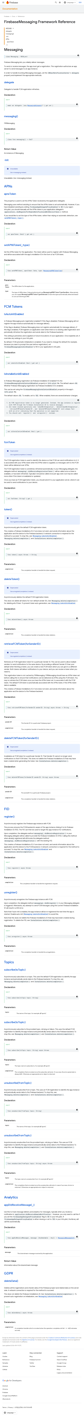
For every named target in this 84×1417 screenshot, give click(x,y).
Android (5, 1386)
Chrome (5, 1389)
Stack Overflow (62, 1360)
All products (6, 1399)
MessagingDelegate (34, 105)
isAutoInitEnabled (14, 314)
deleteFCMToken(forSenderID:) (21, 738)
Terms (4, 1407)
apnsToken (10, 193)
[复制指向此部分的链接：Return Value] (18, 149)
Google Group (61, 1363)
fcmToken (9, 442)
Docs (13, 16)
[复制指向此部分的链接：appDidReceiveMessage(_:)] (37, 1205)
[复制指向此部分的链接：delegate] (16, 82)
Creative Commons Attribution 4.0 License (61, 1338)
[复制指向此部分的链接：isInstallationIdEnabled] (31, 374)
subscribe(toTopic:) (15, 969)
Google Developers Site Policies (57, 1340)
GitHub (4, 1369)
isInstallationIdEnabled (16, 373)
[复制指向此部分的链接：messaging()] (20, 116)
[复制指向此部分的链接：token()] (14, 509)
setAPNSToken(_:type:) (14, 218)
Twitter (32, 1363)
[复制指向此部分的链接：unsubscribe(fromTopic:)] (33, 1083)
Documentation (10, 9)
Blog (31, 1356)
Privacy (10, 1407)
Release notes (61, 1366)
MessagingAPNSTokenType (52, 271)
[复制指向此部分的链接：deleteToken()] (21, 579)
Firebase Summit (35, 1360)
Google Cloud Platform (9, 1396)
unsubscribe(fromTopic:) (17, 1082)
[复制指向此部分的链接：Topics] (16, 962)
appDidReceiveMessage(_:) (19, 1204)
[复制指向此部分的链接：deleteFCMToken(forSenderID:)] (41, 738)
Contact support (62, 1356)
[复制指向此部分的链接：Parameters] (17, 280)
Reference (21, 16)
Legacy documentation (64, 1373)
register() (9, 816)
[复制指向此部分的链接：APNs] (14, 186)
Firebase (6, 16)
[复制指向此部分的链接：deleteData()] (20, 1281)
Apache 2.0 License (28, 1340)
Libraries (5, 1366)
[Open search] (56, 2)
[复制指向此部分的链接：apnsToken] (18, 194)
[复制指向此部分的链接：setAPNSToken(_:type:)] (32, 245)
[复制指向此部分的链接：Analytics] (20, 1197)
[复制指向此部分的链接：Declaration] (17, 95)
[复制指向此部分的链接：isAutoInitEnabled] (26, 314)
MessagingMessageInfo (66, 1238)
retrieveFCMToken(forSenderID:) (22, 643)
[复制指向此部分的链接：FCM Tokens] (24, 307)
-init (6, 160)
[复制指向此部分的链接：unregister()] (19, 892)
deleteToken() (11, 579)
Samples (5, 1363)
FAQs (58, 1369)
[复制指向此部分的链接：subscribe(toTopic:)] (28, 970)
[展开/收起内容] (13, 28)
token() (8, 509)
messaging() (11, 116)
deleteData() (11, 1281)
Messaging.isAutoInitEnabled (44, 536)
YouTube (32, 1366)
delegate (9, 82)
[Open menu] (3, 2)
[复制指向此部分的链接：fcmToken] (17, 442)
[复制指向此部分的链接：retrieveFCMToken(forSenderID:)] (43, 644)
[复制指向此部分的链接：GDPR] (15, 1273)
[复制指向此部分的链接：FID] (11, 809)
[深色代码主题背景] (78, 55)
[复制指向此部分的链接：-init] (11, 160)
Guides (4, 1356)
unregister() (10, 892)
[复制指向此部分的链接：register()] (17, 817)
